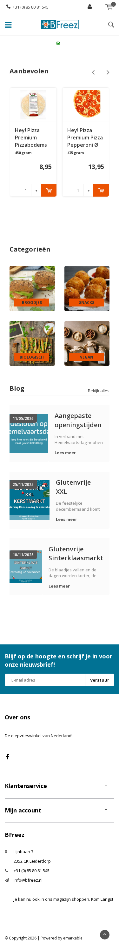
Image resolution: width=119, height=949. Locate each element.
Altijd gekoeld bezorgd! (63, 43)
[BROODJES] (32, 288)
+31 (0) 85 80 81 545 (31, 7)
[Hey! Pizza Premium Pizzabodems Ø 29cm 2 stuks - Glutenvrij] (33, 104)
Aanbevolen (29, 71)
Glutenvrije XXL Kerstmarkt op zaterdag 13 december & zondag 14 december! (78, 486)
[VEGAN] (87, 343)
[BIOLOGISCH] (32, 343)
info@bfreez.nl (28, 880)
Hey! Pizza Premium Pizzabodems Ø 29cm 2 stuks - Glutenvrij (31, 138)
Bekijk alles (98, 391)
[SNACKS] (87, 288)
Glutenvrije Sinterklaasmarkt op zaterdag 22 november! (76, 553)
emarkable (73, 938)
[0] (109, 7)
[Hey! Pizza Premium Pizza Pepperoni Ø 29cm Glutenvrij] (85, 104)
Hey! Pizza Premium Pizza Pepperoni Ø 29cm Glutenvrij (85, 138)
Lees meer (65, 452)
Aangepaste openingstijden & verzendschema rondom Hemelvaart (79, 420)
